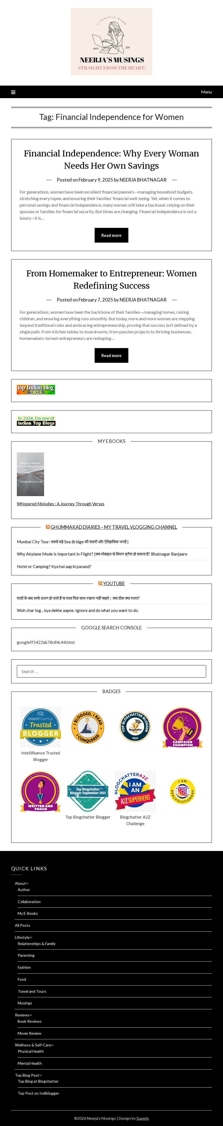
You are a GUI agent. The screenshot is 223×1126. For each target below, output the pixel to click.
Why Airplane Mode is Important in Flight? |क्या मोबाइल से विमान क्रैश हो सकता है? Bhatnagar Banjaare (102, 553)
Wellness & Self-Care (33, 1045)
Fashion (24, 967)
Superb (143, 1118)
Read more (111, 235)
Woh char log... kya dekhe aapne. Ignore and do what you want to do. (78, 610)
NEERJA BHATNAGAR (143, 180)
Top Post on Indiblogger (38, 1093)
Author (24, 889)
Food (22, 979)
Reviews (22, 1015)
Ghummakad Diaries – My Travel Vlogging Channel (114, 527)
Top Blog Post (27, 1075)
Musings (25, 1003)
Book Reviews (30, 1021)
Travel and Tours (32, 991)
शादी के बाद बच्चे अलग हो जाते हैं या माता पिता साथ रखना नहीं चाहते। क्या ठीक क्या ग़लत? (78, 598)
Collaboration (29, 901)
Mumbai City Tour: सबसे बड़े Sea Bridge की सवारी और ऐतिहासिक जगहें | (73, 541)
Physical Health (31, 1051)
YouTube (114, 583)
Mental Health (30, 1063)
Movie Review (29, 1033)
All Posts (22, 925)
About (20, 883)
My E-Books (28, 913)
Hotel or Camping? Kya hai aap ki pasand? (54, 566)
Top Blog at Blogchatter (38, 1081)
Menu (206, 91)
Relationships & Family (36, 943)
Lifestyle (22, 937)
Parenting (26, 955)
